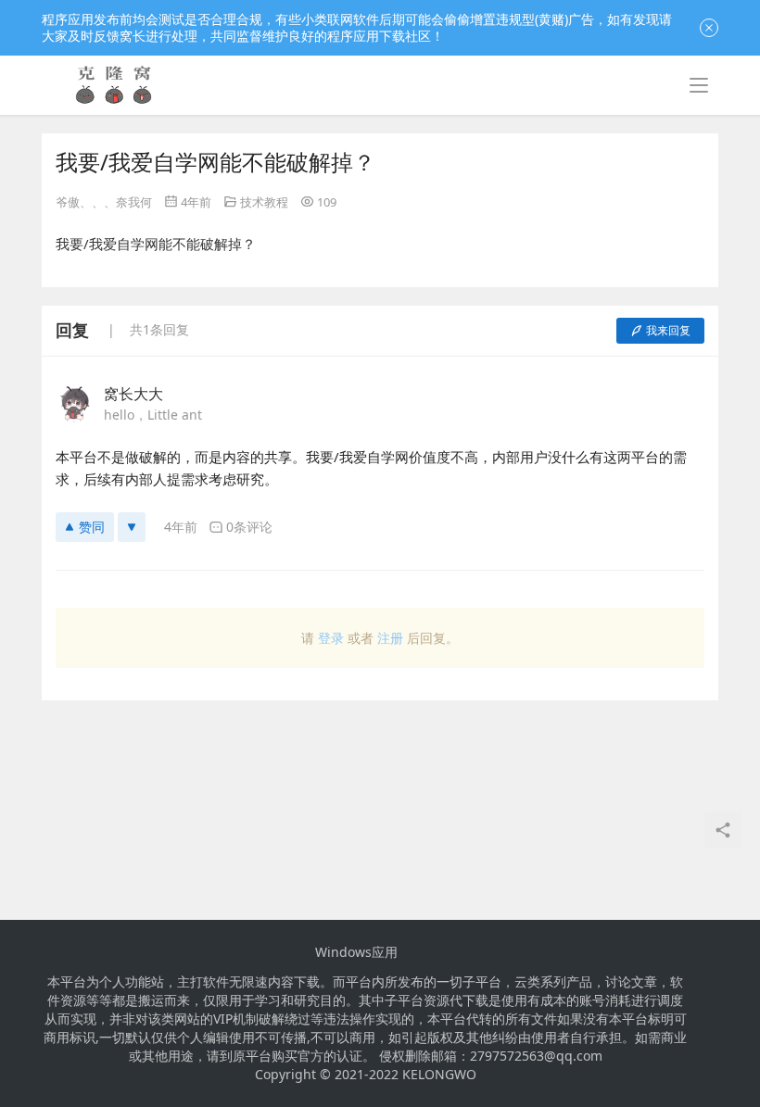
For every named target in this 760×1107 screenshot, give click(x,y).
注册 (390, 638)
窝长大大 (133, 393)
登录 (331, 638)
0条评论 (249, 526)
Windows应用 (356, 952)
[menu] (698, 85)
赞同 (92, 526)
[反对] (132, 527)
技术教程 (264, 202)
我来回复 (668, 330)
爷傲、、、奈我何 (104, 202)
